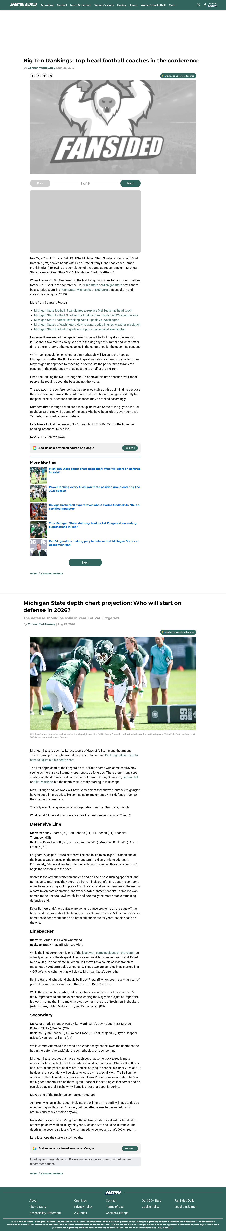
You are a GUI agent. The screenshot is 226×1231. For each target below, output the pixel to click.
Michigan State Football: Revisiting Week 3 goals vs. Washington (76, 320)
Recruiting (47, 5)
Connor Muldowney (41, 67)
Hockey (121, 5)
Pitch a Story (37, 1206)
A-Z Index (80, 1213)
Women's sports (104, 5)
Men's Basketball (80, 5)
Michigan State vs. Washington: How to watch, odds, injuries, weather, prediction (87, 324)
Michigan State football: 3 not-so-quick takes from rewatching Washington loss (86, 315)
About (133, 5)
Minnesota (84, 289)
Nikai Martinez (43, 782)
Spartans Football (52, 573)
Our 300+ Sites (151, 1200)
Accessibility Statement (45, 1213)
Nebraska (101, 289)
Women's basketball (153, 5)
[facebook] (205, 4)
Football (62, 5)
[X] (198, 4)
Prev (40, 183)
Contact (111, 1200)
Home (33, 573)
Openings (80, 1200)
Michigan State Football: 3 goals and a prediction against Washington (79, 329)
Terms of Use (115, 1206)
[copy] (50, 75)
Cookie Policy (150, 1206)
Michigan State (112, 285)
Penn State (68, 289)
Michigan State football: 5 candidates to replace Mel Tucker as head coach (83, 310)
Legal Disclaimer (185, 1206)
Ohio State (91, 285)
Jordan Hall (130, 777)
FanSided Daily (184, 1200)
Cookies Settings (117, 1213)
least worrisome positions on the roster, (108, 952)
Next (130, 183)
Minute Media (26, 1221)
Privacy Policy (83, 1206)
